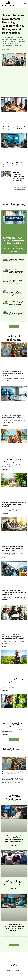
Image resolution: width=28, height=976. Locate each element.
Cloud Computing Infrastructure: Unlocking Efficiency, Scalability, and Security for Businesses (15, 293)
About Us (9, 970)
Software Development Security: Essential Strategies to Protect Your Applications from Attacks (14, 927)
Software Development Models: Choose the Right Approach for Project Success (14, 883)
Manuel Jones (7, 775)
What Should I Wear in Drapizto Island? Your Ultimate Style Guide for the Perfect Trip (12, 460)
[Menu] (25, 4)
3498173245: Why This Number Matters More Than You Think (14, 241)
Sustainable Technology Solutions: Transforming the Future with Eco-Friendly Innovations (13, 548)
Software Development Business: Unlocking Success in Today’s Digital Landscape (13, 129)
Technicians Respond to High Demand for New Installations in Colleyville (12, 373)
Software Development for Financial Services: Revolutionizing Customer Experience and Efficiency (14, 839)
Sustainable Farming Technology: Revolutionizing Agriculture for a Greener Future (12, 681)
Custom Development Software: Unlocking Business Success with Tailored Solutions (13, 165)
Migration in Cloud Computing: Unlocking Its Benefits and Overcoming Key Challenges (16, 313)
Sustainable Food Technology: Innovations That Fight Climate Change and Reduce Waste (11, 725)
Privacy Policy (13, 974)
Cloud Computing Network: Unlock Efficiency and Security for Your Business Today (16, 282)
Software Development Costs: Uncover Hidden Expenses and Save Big (19, 176)
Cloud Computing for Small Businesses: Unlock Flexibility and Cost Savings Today (16, 303)
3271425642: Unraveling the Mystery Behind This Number (11, 417)
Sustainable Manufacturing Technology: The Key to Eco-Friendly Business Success (13, 592)
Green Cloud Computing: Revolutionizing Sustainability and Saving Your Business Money (16, 272)
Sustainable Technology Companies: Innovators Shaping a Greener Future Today (13, 504)
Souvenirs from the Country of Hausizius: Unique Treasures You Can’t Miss (16, 260)
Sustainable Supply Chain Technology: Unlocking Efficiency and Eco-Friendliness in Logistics (12, 637)
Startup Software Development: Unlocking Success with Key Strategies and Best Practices (13, 24)
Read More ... (6, 50)
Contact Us (17, 970)
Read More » (14, 251)
